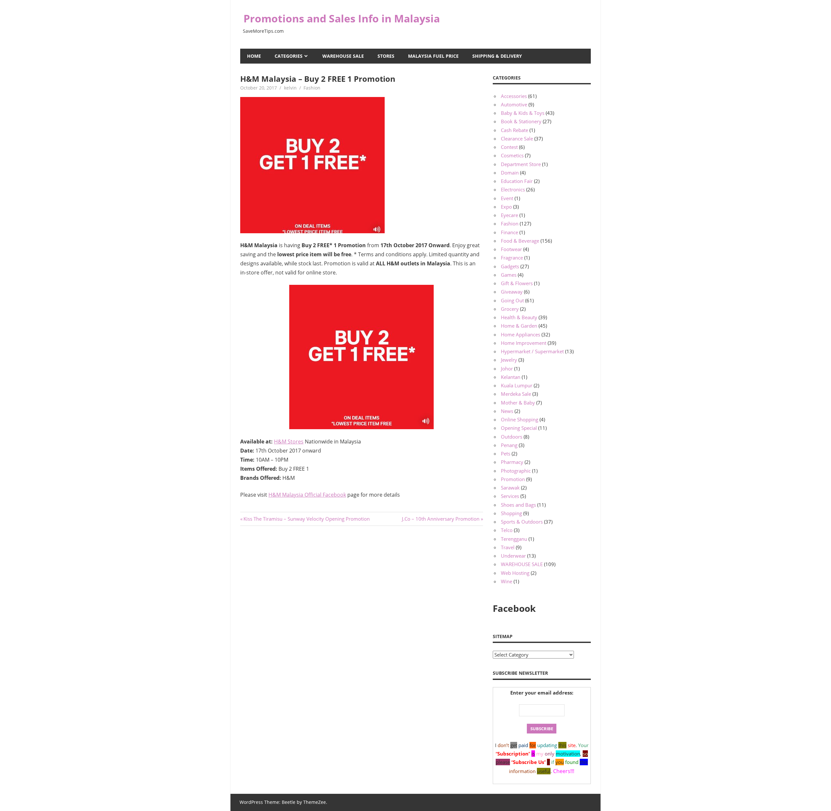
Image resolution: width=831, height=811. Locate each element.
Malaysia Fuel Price (433, 56)
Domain (510, 172)
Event (507, 198)
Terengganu (514, 539)
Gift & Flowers (517, 283)
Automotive (514, 104)
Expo (506, 206)
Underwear (513, 555)
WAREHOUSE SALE (343, 56)
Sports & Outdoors (522, 521)
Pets (505, 453)
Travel (508, 547)
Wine (506, 581)
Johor (507, 368)
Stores (386, 56)
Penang (509, 445)
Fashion (312, 88)
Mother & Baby (518, 402)
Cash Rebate (514, 130)
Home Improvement (523, 343)
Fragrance (512, 257)
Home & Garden (519, 325)
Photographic (516, 470)
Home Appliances (520, 334)
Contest (509, 147)
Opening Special (519, 428)
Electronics (513, 189)
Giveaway (512, 291)
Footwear (511, 249)
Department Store (521, 164)
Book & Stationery (521, 121)
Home (254, 56)
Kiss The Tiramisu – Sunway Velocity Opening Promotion (306, 518)
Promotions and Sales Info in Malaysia (341, 18)
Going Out (512, 300)
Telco (507, 530)
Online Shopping (519, 419)
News (507, 411)
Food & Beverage (520, 240)
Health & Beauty (519, 317)
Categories (289, 56)
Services (510, 496)
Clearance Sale (517, 138)
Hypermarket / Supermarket (532, 351)
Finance (509, 232)
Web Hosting (515, 573)
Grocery (510, 309)
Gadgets (510, 266)
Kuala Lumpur (516, 385)
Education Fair (517, 181)
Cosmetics (512, 155)
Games (508, 275)
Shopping (511, 513)
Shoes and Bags (518, 505)
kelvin (290, 88)
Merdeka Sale (516, 394)
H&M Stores (289, 441)
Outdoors (511, 436)
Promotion (513, 479)
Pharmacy (512, 462)
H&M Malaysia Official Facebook (307, 494)
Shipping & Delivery (497, 56)
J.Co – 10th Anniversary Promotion (440, 518)
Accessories (514, 96)
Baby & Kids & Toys (522, 113)
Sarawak (510, 487)
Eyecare (509, 215)
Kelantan (510, 377)
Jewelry (509, 360)
